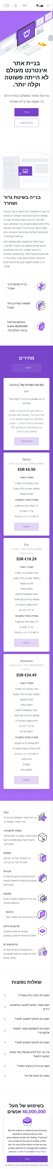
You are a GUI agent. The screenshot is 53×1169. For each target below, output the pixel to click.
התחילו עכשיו (26, 441)
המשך (27, 1159)
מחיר (26, 112)
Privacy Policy (40, 1151)
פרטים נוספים (26, 122)
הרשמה (26, 526)
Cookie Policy (23, 1151)
